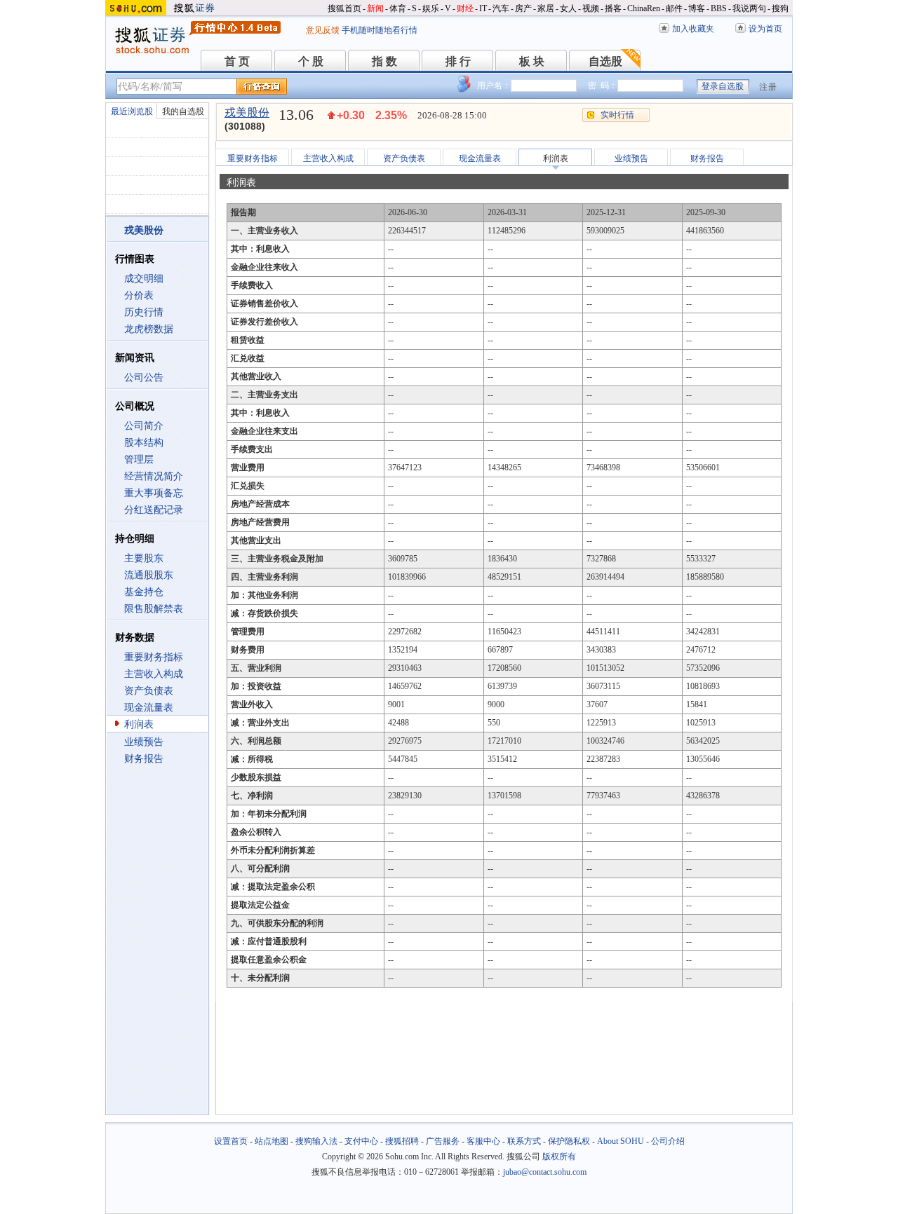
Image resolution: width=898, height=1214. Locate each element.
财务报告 (143, 758)
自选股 (605, 61)
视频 (590, 8)
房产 (523, 8)
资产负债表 (148, 691)
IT (483, 8)
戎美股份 (246, 112)
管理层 (139, 459)
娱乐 (430, 8)
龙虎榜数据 (148, 329)
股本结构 (143, 442)
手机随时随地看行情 (379, 30)
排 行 (458, 61)
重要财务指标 (153, 657)
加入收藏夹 (693, 29)
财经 (465, 8)
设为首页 (765, 29)
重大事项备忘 (153, 493)
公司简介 (143, 426)
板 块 (531, 61)
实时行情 (617, 115)
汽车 (500, 8)
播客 (613, 8)
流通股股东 (148, 575)
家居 (545, 8)
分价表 (139, 295)
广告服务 (443, 1141)
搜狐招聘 (402, 1141)
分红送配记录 (153, 510)
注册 (768, 87)
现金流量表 (148, 707)
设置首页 (231, 1141)
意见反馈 (323, 30)
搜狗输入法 (316, 1141)
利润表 (139, 724)
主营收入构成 (153, 674)
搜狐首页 (344, 8)
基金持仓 (143, 592)
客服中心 (483, 1141)
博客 (696, 8)
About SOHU (620, 1141)
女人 (568, 8)
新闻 (375, 8)
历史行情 (143, 312)
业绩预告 (143, 742)
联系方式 (524, 1141)
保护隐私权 (569, 1141)
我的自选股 (183, 111)
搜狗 (780, 8)
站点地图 (271, 1141)
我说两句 (749, 8)
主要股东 (143, 558)
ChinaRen (643, 8)
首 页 (237, 61)
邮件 (674, 8)
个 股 (310, 61)
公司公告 (143, 377)
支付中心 (361, 1141)
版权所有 (559, 1156)
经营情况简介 (153, 476)
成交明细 (143, 278)
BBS (719, 8)
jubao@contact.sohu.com (545, 1172)
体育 (397, 8)
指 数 (384, 61)
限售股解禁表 (153, 608)
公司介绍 (668, 1141)
